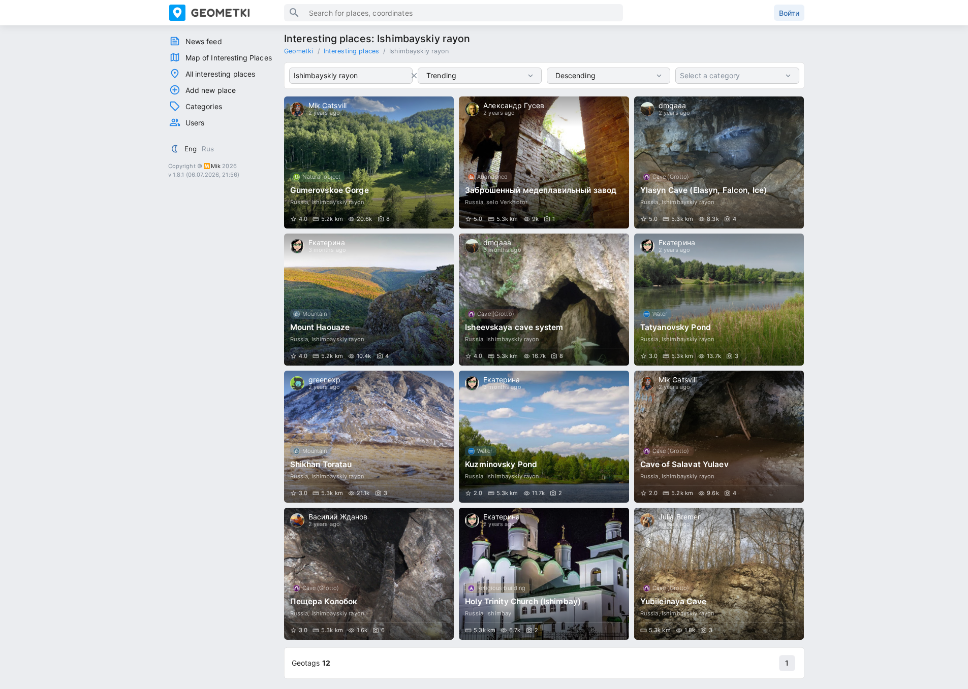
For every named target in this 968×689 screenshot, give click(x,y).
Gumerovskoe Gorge (329, 190)
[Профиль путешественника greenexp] (297, 383)
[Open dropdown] (530, 75)
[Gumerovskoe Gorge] (369, 162)
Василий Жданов (338, 516)
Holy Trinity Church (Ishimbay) (523, 601)
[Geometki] (226, 13)
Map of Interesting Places (228, 57)
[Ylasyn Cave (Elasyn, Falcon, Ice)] (719, 162)
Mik (216, 166)
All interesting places (220, 74)
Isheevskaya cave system (514, 327)
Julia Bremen (680, 516)
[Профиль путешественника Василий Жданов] (297, 520)
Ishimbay (498, 613)
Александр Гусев (513, 105)
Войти (789, 13)
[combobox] (351, 76)
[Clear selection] (414, 75)
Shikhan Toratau (321, 464)
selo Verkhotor (506, 202)
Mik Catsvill (327, 105)
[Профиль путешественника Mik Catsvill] (297, 109)
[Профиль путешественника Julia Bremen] (647, 520)
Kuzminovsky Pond (501, 464)
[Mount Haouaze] (369, 300)
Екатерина (326, 242)
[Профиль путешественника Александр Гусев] (472, 109)
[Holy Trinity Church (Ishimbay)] (544, 574)
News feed (203, 41)
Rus (208, 149)
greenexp (324, 379)
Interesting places (351, 51)
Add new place (210, 90)
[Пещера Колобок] (369, 574)
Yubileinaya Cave (673, 601)
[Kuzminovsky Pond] (544, 437)
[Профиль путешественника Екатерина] (297, 246)
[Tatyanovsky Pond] (719, 300)
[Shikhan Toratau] (369, 437)
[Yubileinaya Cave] (719, 574)
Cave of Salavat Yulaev (684, 464)
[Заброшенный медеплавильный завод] (544, 162)
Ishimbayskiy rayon (337, 202)
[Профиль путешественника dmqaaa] (647, 109)
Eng (190, 149)
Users (195, 122)
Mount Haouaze (320, 327)
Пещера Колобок (324, 601)
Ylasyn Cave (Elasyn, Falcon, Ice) (703, 190)
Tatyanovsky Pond (675, 327)
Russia (299, 202)
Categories (203, 106)
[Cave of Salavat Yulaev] (719, 437)
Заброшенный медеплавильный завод (540, 190)
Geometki (299, 51)
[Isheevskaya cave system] (544, 300)
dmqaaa (672, 105)
